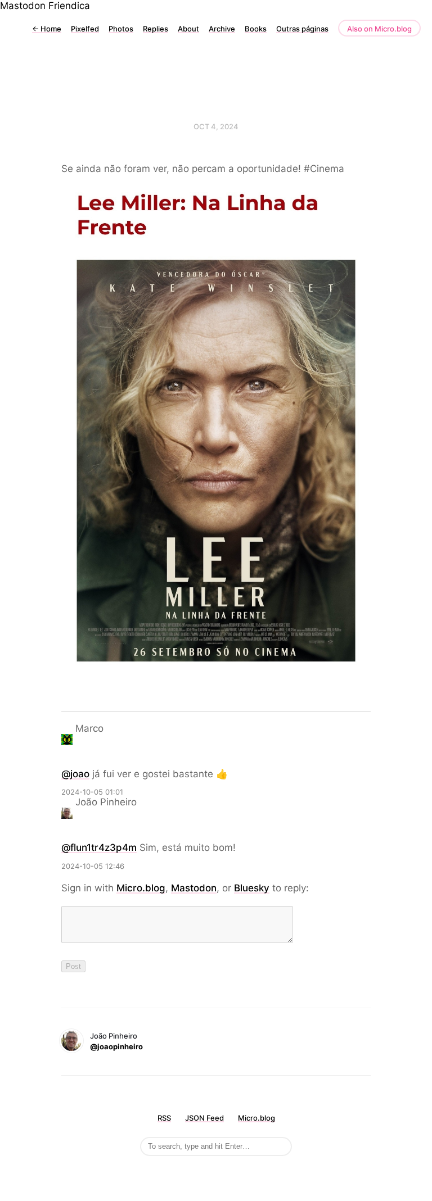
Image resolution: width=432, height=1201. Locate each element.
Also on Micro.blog (379, 28)
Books (256, 28)
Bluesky (251, 888)
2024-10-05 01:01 (92, 791)
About (188, 28)
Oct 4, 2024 (216, 126)
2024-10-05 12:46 (92, 866)
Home (46, 28)
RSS (164, 1117)
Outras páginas (302, 28)
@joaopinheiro (116, 1046)
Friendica (69, 5)
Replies (155, 28)
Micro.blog (140, 888)
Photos (121, 28)
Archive (222, 28)
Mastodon (23, 5)
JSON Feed (204, 1117)
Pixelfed (85, 28)
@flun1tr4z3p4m (99, 847)
